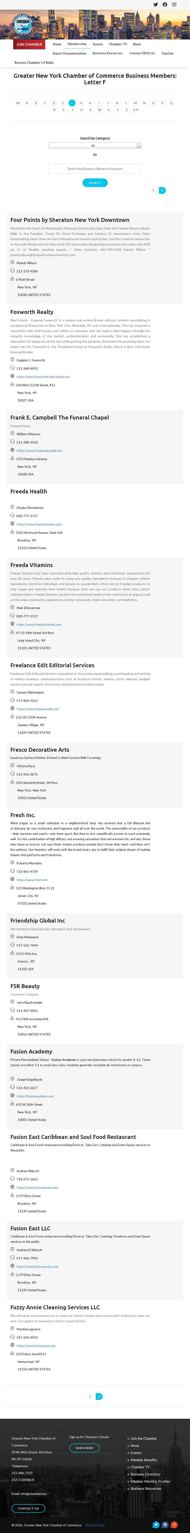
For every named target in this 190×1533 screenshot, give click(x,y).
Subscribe (84, 1448)
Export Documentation (69, 53)
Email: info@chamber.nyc (29, 1494)
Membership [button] (77, 44)
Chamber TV (118, 44)
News (137, 44)
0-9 (135, 110)
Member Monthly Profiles (150, 1481)
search (95, 182)
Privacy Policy (95, 1525)
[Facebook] (165, 5)
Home (57, 44)
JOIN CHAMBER (29, 44)
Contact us (28, 1508)
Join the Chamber (144, 1438)
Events (98, 44)
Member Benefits (144, 1460)
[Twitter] (155, 5)
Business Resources (146, 1488)
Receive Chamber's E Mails (34, 62)
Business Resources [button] (108, 53)
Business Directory (145, 1474)
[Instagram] (174, 5)
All (18, 103)
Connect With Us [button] (142, 53)
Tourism (167, 53)
